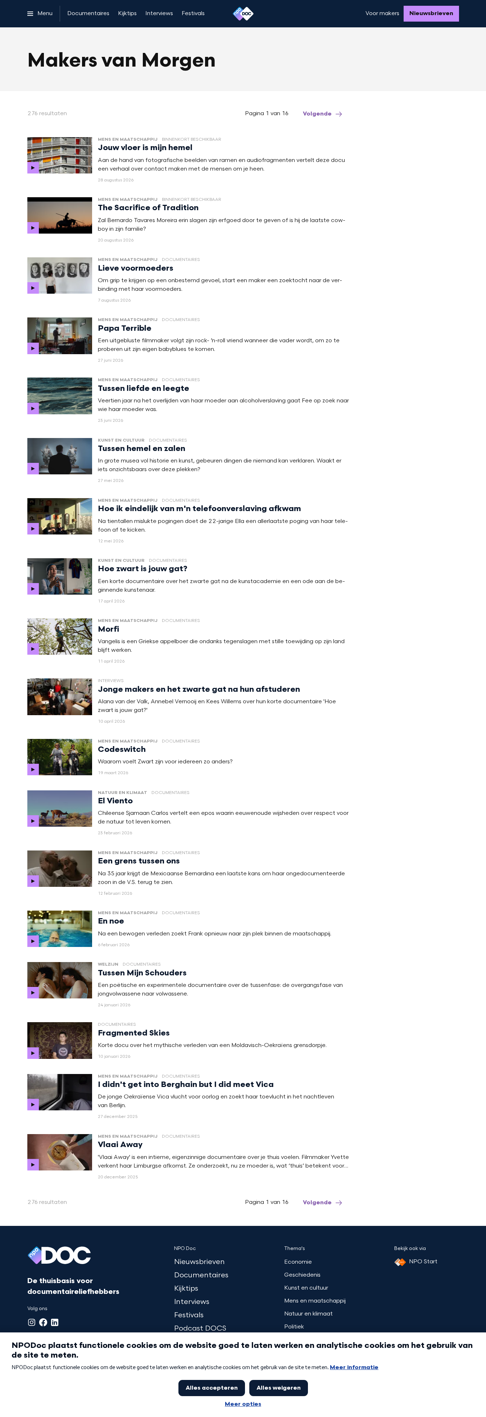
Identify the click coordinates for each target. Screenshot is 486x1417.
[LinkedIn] (54, 1322)
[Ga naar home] (243, 13)
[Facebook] (43, 1322)
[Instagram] (31, 1322)
